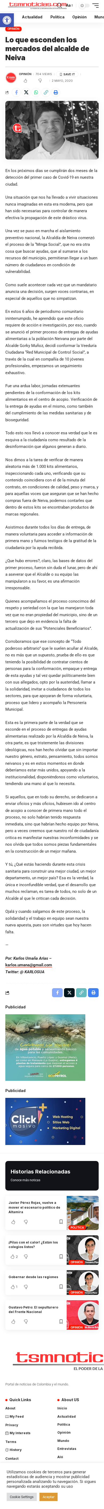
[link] (7, 20)
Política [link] (77, 1227)
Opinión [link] (13, 29)
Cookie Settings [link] (22, 1497)
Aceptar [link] (48, 1497)
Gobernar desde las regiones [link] (33, 1277)
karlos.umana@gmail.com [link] (28, 965)
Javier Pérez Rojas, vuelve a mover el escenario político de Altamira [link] (34, 1207)
